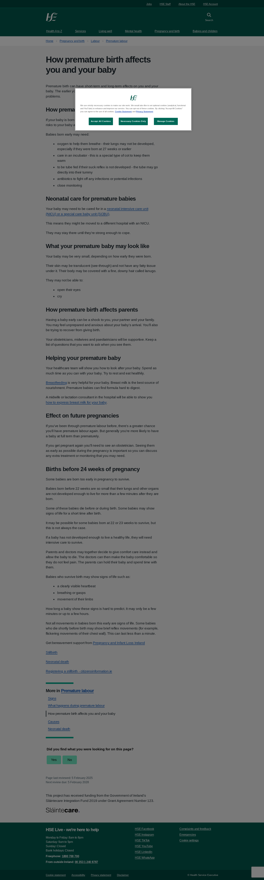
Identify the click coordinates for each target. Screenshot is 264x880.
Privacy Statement (144, 111)
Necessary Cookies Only (133, 121)
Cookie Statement (123, 111)
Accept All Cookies (101, 121)
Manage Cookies (165, 121)
